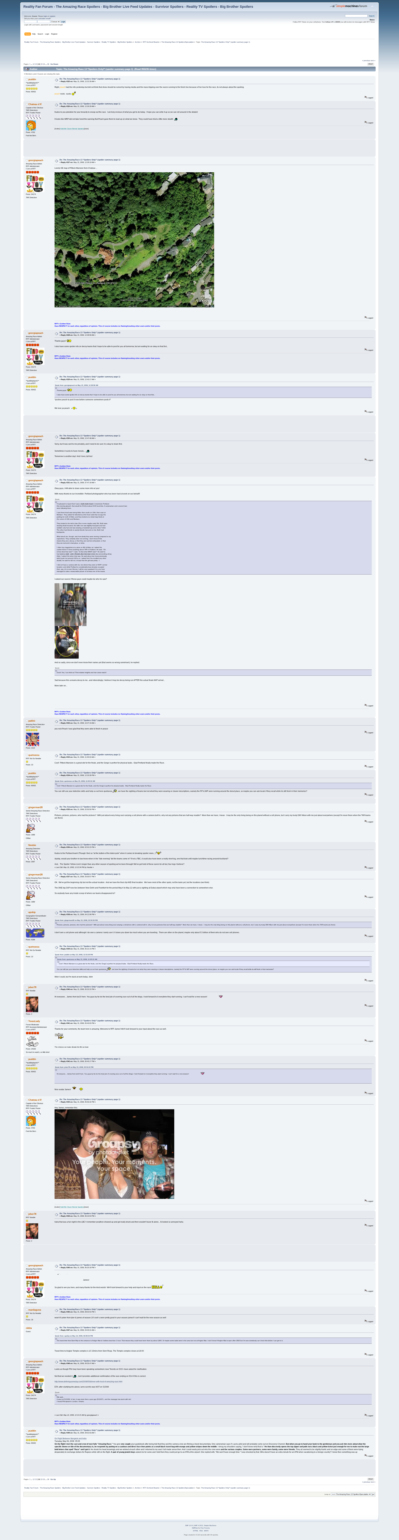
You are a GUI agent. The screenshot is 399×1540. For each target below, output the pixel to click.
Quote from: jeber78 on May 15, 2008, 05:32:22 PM (74, 1067)
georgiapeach (35, 160)
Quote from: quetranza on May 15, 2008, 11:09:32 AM (75, 781)
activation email (44, 18)
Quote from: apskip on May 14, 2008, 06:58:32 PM (74, 1336)
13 (36, 64)
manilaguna (34, 1309)
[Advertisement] (80, 52)
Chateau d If (34, 104)
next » (373, 60)
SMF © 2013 (198, 1525)
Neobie (32, 845)
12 (34, 64)
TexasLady (34, 1021)
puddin (32, 79)
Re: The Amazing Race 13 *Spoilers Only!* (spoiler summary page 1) (90, 79)
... (32, 64)
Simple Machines (210, 1525)
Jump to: (327, 1494)
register (52, 16)
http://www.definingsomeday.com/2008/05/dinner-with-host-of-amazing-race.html (88, 1381)
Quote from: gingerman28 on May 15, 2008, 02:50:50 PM (76, 920)
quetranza (33, 755)
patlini (31, 720)
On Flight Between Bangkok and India (71, 1438)
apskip (32, 912)
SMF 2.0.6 (189, 1525)
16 (44, 64)
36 (48, 64)
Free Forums (205, 1528)
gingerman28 (35, 807)
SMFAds (195, 1528)
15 (42, 64)
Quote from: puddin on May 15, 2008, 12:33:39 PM (74, 954)
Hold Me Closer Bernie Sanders (72, 129)
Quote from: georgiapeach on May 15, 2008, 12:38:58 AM (76, 385)
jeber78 (32, 987)
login (45, 16)
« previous (366, 60)
